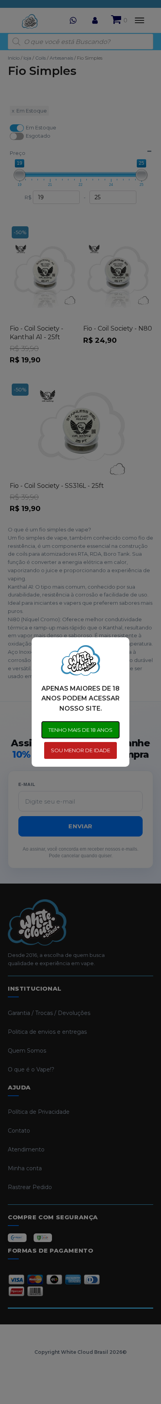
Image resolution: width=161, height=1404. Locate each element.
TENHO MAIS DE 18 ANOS (80, 730)
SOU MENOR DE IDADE (80, 750)
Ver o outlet (78, 1374)
